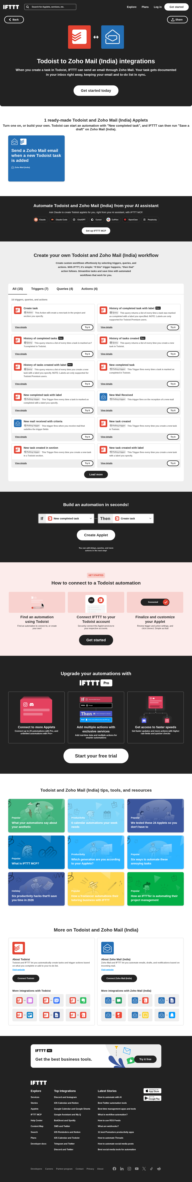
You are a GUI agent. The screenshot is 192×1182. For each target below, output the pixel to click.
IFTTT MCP (36, 1114)
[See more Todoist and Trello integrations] (24, 1015)
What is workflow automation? (113, 1114)
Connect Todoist (26, 978)
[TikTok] (151, 1169)
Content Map (37, 1126)
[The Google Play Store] (152, 1098)
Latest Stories (107, 1091)
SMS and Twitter (62, 1126)
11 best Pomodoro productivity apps (116, 1132)
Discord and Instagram (65, 1097)
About (100, 1169)
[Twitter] (144, 1169)
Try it (87, 327)
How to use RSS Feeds (109, 1120)
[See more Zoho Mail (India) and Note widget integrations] (140, 1000)
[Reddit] (159, 1169)
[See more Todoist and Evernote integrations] (78, 1000)
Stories (34, 1103)
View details (21, 327)
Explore (131, 7)
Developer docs (38, 1144)
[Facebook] (114, 1169)
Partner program (64, 1169)
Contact (79, 1169)
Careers (49, 1169)
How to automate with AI (110, 1097)
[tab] (17, 289)
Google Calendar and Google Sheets (72, 1109)
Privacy (90, 1169)
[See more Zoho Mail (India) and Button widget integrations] (113, 1015)
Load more (96, 474)
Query (115, 313)
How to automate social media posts (116, 1144)
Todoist (48, 61)
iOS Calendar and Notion (66, 1103)
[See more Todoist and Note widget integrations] (78, 1015)
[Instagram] (129, 1169)
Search (34, 1132)
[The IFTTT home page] (11, 7)
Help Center (36, 1120)
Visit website (18, 970)
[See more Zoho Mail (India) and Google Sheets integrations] (167, 1000)
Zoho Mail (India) (93, 61)
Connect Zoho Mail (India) (119, 978)
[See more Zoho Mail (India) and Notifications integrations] (167, 1015)
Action (30, 312)
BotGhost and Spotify (64, 1120)
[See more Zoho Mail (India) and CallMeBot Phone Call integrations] (140, 1015)
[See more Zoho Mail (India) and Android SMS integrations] (113, 1000)
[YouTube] (136, 1169)
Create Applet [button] (96, 535)
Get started (177, 6)
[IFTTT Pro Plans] (158, 308)
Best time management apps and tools (117, 1109)
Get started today (96, 91)
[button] (96, 640)
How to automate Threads (110, 1138)
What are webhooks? (108, 1126)
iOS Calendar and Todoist (66, 1138)
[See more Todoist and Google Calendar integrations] (51, 1000)
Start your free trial (96, 756)
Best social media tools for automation (117, 1149)
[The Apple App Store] (152, 1091)
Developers (36, 1169)
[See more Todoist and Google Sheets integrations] (51, 1015)
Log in (158, 7)
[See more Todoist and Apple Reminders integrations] (24, 1000)
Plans (145, 7)
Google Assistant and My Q (67, 1114)
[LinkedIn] (122, 1169)
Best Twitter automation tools (112, 1103)
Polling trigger (118, 369)
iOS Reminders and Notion (67, 1132)
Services (35, 1097)
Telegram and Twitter (64, 1144)
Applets (34, 1109)
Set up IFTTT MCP (96, 230)
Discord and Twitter (63, 1149)
